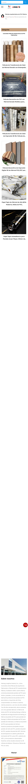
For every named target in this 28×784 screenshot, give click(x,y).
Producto (11, 16)
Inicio (6, 16)
